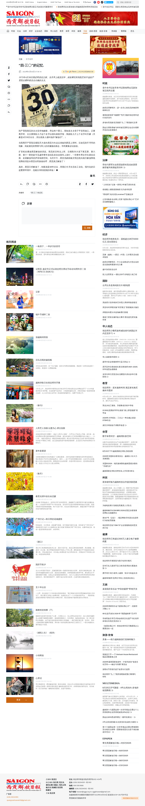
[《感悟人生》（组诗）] (19, 640)
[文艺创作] (8, 112)
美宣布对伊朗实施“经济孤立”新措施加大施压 (121, 307)
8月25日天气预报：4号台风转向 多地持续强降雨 (120, 689)
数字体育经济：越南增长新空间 (117, 436)
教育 (61, 31)
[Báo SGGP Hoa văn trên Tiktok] (102, 2)
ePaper (107, 738)
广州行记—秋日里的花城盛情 (49, 519)
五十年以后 (41, 587)
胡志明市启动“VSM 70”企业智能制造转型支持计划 (120, 526)
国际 (46, 31)
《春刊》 (40, 405)
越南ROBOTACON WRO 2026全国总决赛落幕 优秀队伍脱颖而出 (120, 511)
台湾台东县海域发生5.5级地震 (116, 285)
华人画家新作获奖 (110, 357)
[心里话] (19, 686)
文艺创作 (29, 59)
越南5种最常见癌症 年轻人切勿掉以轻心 (119, 578)
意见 (132, 31)
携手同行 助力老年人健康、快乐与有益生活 (120, 573)
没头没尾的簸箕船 (44, 360)
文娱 (85, 31)
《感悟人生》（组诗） (46, 633)
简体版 (114, 31)
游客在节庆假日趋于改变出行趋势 (116, 669)
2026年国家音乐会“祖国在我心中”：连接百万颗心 (120, 607)
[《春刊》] (19, 413)
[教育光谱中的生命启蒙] (19, 504)
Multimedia (111, 683)
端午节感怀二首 (43, 314)
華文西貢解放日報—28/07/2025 (115, 760)
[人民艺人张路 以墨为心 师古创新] (19, 436)
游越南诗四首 (42, 337)
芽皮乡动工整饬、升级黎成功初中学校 (118, 405)
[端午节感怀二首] (19, 322)
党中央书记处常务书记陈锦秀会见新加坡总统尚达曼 (120, 89)
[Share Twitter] (8, 80)
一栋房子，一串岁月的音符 (48, 246)
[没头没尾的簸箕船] (19, 368)
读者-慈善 (93, 31)
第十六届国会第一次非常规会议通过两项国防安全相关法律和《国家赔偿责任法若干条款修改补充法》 (121, 729)
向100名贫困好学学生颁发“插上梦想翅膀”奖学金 (120, 411)
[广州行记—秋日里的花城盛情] (19, 527)
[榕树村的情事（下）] (19, 618)
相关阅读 (11, 242)
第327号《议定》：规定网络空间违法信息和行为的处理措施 (120, 519)
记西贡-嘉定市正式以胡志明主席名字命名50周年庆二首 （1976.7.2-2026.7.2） (61, 270)
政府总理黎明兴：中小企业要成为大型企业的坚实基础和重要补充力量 (121, 263)
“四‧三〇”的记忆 (36, 193)
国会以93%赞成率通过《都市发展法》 (118, 717)
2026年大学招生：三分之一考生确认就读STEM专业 (119, 419)
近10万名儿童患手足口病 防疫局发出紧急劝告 (120, 567)
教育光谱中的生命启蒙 (46, 496)
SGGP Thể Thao (56, 2)
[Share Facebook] (8, 74)
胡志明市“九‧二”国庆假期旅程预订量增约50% (119, 675)
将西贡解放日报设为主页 (130, 798)
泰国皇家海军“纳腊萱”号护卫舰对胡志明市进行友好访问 (121, 116)
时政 (13, 31)
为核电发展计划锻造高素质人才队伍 (117, 505)
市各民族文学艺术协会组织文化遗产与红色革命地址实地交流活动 (121, 619)
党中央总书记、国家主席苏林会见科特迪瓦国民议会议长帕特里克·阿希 (100, 7)
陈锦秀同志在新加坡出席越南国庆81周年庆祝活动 (47, 7)
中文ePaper (87, 2)
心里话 (39, 678)
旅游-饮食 (103, 31)
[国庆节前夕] (19, 572)
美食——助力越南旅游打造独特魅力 (119, 639)
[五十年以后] (19, 595)
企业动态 (38, 31)
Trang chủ (8, 31)
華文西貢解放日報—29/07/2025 (115, 756)
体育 (67, 31)
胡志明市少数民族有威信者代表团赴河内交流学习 (120, 332)
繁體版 (123, 31)
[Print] (8, 93)
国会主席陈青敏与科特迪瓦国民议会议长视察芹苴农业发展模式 (121, 128)
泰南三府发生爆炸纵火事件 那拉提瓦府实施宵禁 (120, 318)
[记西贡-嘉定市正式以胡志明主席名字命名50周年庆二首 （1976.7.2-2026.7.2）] (19, 277)
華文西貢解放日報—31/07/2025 (117, 743)
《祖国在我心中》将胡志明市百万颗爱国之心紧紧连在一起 (121, 627)
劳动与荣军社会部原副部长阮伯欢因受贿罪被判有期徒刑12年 (120, 166)
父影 (38, 292)
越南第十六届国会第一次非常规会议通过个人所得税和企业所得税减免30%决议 (121, 711)
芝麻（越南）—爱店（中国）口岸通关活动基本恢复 (121, 256)
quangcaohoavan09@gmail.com (18, 800)
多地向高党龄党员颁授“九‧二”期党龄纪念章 (120, 122)
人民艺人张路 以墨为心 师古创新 (50, 428)
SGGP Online (29, 2)
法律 (25, 31)
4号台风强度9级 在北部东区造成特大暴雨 (119, 722)
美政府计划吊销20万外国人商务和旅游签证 (120, 302)
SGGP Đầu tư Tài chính (72, 2)
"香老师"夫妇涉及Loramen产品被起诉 (118, 194)
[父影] (19, 299)
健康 (79, 31)
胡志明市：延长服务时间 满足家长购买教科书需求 (120, 389)
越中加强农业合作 (110, 269)
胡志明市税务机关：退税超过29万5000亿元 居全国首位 (120, 240)
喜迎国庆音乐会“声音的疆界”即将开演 (120, 589)
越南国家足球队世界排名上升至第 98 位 (118, 471)
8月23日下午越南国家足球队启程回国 (118, 451)
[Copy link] (8, 99)
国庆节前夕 (41, 564)
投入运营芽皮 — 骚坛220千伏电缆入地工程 (120, 274)
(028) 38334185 (12, 797)
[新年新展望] (19, 459)
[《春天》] (19, 481)
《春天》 (40, 473)
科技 (73, 31)
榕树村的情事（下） (45, 610)
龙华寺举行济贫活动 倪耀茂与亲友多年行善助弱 (120, 375)
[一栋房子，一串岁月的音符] (19, 254)
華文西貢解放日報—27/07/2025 (115, 765)
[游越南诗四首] (19, 345)
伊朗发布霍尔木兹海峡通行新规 (115, 312)
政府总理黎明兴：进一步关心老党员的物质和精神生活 (121, 109)
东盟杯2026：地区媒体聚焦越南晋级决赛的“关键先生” (120, 464)
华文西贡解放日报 (23, 18)
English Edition (42, 2)
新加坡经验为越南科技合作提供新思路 (120, 482)
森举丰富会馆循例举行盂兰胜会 (115, 362)
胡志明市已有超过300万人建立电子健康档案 (121, 540)
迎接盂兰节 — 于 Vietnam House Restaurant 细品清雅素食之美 (120, 655)
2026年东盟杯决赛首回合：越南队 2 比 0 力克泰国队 (120, 457)
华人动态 (54, 31)
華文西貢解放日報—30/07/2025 (115, 751)
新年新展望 (41, 451)
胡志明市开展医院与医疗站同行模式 (117, 561)
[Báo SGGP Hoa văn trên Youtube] (98, 2)
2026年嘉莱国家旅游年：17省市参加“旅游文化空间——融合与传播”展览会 (120, 663)
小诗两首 (40, 655)
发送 (89, 228)
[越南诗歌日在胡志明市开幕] (19, 390)
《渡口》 (40, 542)
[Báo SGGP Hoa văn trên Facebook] (94, 2)
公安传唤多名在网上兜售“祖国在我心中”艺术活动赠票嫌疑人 (121, 200)
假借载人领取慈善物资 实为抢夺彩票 (117, 189)
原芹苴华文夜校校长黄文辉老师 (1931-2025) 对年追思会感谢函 (120, 368)
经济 (31, 31)
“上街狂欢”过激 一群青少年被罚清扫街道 (119, 185)
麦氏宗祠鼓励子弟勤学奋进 (114, 425)
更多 (18, 700)
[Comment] (8, 105)
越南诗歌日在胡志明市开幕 (48, 382)
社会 (19, 31)
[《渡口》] (19, 549)
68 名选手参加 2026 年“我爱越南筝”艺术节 (120, 614)
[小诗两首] (19, 663)
